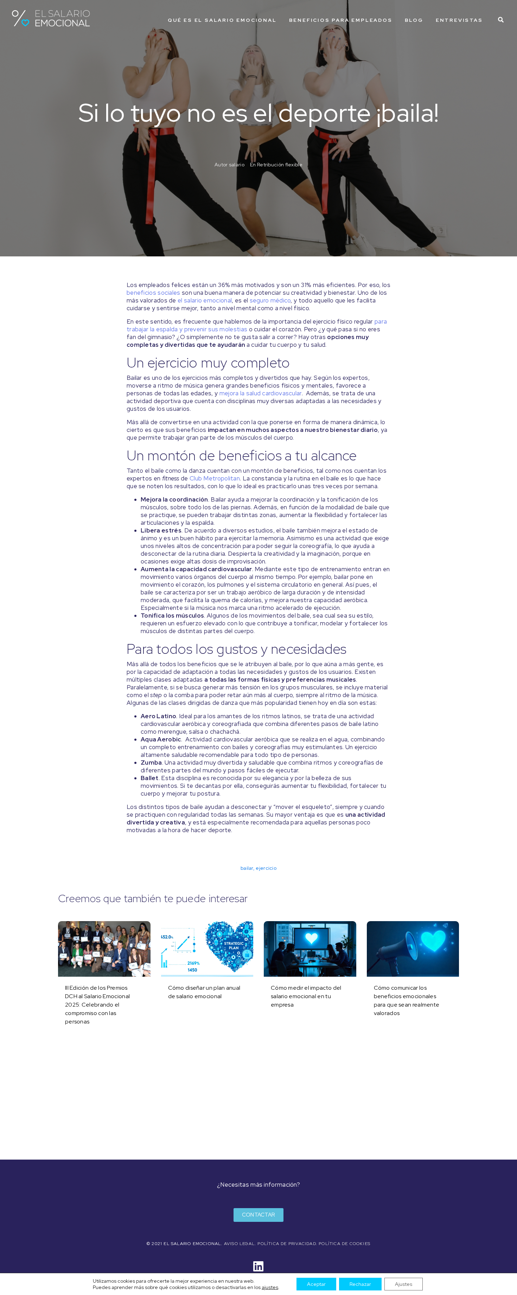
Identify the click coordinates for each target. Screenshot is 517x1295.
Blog (414, 20)
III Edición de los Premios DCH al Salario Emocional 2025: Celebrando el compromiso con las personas (97, 1004)
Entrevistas (459, 20)
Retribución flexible (279, 164)
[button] (259, 1215)
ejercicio (266, 868)
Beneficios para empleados (340, 20)
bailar (247, 868)
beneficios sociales (153, 292)
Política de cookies (344, 1243)
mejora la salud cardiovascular (260, 393)
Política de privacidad (286, 1243)
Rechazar (360, 1284)
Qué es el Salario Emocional (222, 20)
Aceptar (316, 1284)
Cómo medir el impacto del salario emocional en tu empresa (306, 996)
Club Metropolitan (215, 478)
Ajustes (403, 1284)
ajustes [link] (270, 1287)
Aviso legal (239, 1243)
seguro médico (270, 300)
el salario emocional (205, 300)
